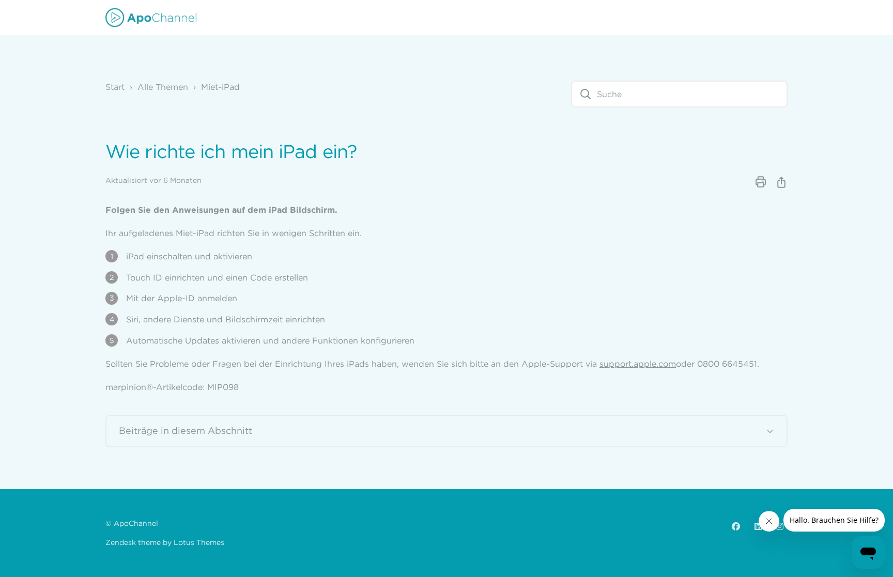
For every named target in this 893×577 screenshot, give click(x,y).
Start (115, 86)
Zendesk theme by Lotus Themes (164, 542)
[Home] (150, 17)
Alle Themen (162, 86)
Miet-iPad (220, 86)
